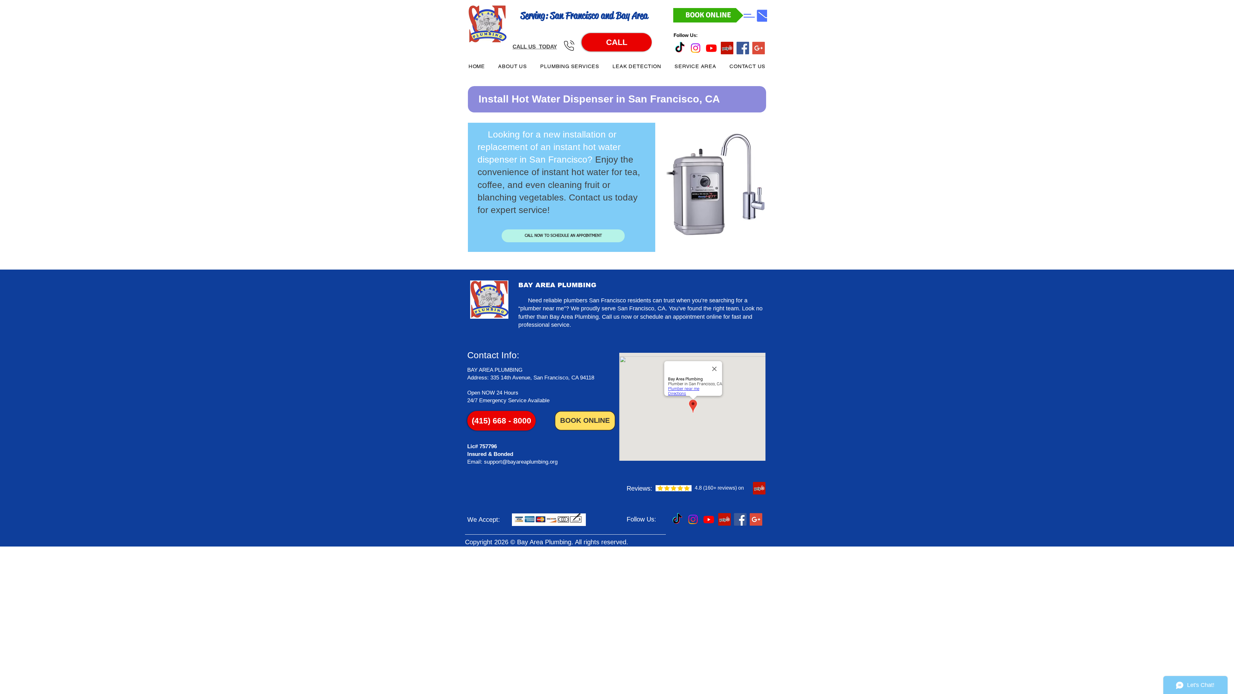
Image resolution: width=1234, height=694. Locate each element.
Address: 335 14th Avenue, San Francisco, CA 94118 (530, 378)
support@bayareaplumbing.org (521, 462)
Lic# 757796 (482, 446)
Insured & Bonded (490, 454)
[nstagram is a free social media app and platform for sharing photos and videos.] (695, 48)
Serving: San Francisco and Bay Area (584, 15)
